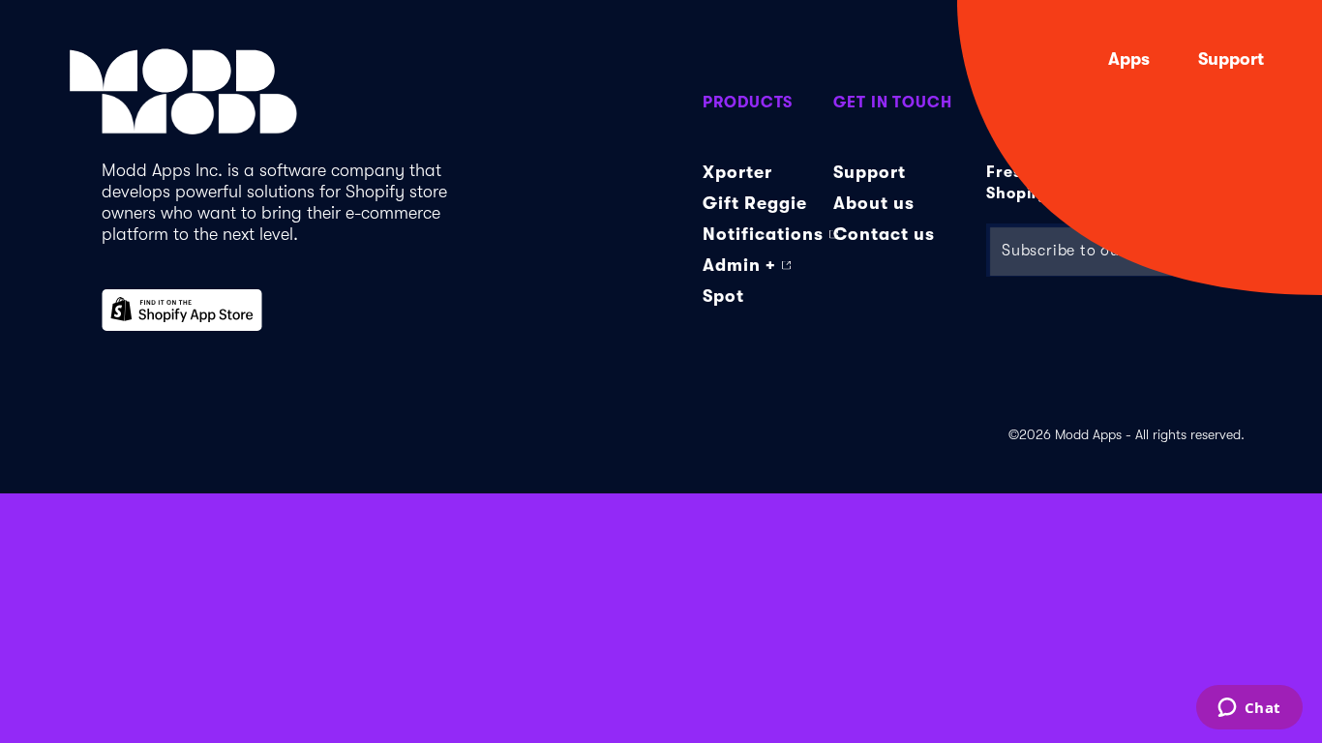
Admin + (739, 265)
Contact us (884, 234)
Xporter (737, 172)
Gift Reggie (755, 203)
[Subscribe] (1218, 250)
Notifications (763, 234)
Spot (723, 296)
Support (1231, 59)
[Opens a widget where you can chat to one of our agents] (1249, 709)
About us (874, 203)
